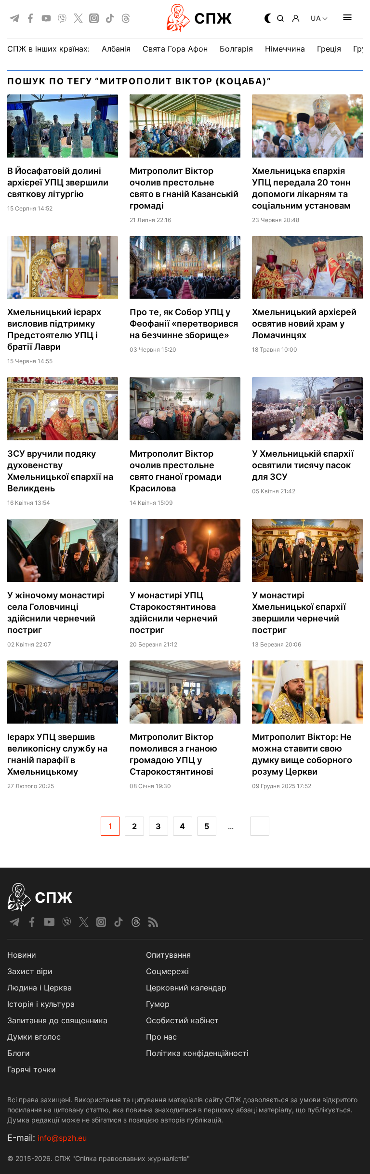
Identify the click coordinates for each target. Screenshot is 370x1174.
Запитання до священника (57, 1020)
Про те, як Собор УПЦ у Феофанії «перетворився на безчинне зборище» (184, 323)
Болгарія (236, 48)
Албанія (116, 48)
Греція (329, 48)
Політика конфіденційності (197, 1053)
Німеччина (285, 48)
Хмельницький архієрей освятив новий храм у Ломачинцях (304, 323)
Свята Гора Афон (175, 48)
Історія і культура (41, 1004)
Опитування (168, 955)
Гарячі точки (31, 1069)
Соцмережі (167, 971)
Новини (21, 955)
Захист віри (30, 971)
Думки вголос (34, 1037)
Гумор (158, 1004)
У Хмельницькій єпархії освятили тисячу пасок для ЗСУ (303, 465)
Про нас (161, 1037)
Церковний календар (186, 987)
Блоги (18, 1053)
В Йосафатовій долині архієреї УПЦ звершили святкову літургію (57, 182)
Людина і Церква (39, 987)
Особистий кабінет (182, 1020)
